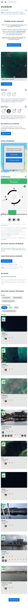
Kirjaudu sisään (14, 154)
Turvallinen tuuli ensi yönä (8, 301)
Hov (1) (23, 13)
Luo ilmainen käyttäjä (14, 160)
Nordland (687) (15, 12)
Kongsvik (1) (17, 13)
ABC (10, 307)
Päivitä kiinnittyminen (19, 118)
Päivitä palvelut (19, 101)
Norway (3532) (8, 12)
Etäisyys (4, 307)
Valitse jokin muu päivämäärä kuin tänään (9, 264)
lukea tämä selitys (4, 225)
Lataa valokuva (6, 83)
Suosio (16, 307)
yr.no (11, 227)
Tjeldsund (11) (11, 13)
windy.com (9, 234)
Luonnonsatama (6, 297)
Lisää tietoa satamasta (14, 44)
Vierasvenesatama (17, 297)
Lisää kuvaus (6, 133)
